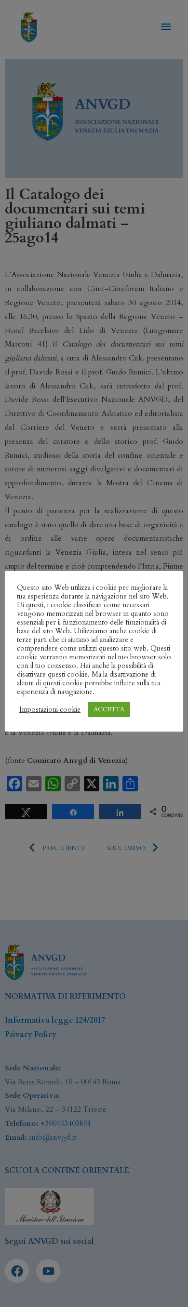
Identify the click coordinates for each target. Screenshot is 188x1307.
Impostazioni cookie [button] (50, 709)
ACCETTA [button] (109, 709)
